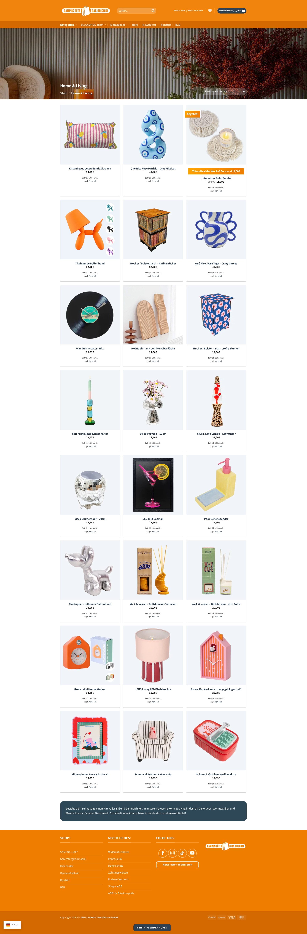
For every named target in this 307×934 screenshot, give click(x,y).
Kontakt (166, 25)
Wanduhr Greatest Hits (90, 349)
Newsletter (149, 25)
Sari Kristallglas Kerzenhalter (90, 434)
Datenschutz (115, 866)
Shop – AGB (115, 886)
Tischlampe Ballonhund (90, 264)
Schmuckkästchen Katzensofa (153, 774)
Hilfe (135, 25)
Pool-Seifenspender (216, 519)
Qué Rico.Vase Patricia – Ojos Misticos (153, 169)
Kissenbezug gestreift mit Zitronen (90, 169)
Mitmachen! (117, 25)
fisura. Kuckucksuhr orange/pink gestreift (216, 689)
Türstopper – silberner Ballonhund (90, 604)
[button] (188, 10)
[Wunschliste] (210, 11)
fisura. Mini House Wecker (90, 689)
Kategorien (67, 25)
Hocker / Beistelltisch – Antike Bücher (153, 264)
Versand (92, 181)
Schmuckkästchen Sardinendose (216, 774)
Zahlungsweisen (118, 873)
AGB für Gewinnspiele (121, 893)
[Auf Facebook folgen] (162, 853)
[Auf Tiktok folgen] (182, 853)
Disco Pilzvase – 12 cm (153, 434)
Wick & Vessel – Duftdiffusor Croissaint (153, 604)
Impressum (115, 859)
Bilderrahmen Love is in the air (90, 774)
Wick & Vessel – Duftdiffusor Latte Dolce (216, 604)
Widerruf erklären (119, 852)
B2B (177, 25)
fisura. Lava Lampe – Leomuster (216, 434)
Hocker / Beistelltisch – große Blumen (216, 349)
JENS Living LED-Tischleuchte (153, 689)
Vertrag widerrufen (152, 928)
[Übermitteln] (153, 11)
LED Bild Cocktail (153, 519)
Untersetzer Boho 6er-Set (216, 178)
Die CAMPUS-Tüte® (92, 25)
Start (63, 93)
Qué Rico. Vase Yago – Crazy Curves (216, 264)
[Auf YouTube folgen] (192, 853)
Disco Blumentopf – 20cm (90, 519)
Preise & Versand (118, 879)
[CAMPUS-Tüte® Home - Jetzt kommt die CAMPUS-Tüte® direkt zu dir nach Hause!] (86, 10)
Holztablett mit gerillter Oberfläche (153, 349)
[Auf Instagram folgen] (172, 853)
